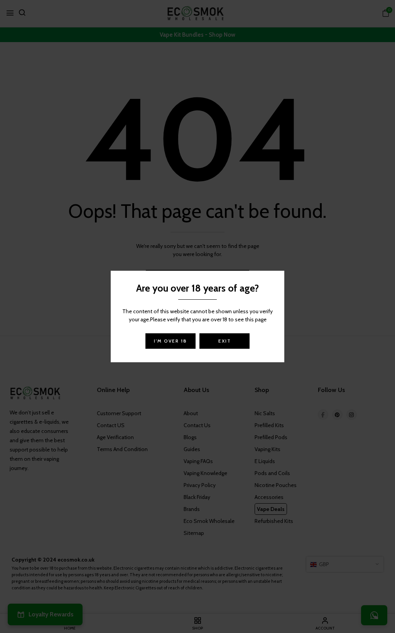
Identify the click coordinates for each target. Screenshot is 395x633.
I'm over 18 (170, 341)
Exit (224, 341)
